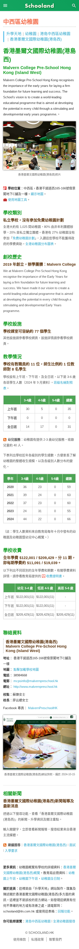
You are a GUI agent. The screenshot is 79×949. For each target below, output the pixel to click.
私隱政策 (37, 939)
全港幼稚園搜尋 (64, 921)
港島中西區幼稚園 (55, 34)
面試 (72, 845)
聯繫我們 (55, 939)
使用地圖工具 (17, 199)
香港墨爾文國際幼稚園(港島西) (36, 39)
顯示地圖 (37, 194)
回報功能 (64, 911)
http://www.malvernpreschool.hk (35, 686)
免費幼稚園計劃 (24, 238)
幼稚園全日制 (50, 878)
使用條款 (19, 939)
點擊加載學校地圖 (26, 669)
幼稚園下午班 (28, 878)
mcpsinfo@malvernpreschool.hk (35, 681)
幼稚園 (30, 34)
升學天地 (13, 34)
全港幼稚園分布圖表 (39, 244)
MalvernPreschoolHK (43, 708)
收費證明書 (54, 576)
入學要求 (11, 850)
